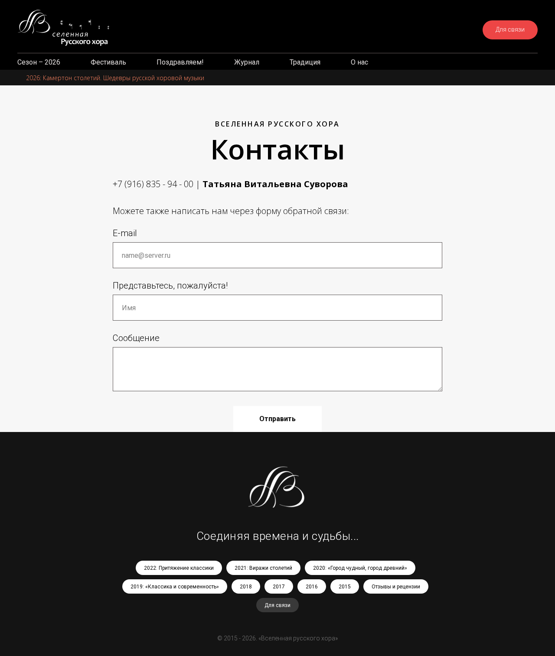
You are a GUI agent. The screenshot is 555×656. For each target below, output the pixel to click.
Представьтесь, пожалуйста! (170, 285)
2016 (312, 587)
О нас (359, 62)
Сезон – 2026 (38, 62)
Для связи (277, 605)
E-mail (125, 233)
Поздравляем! (180, 62)
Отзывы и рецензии (396, 587)
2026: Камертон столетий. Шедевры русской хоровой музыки (115, 78)
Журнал (246, 62)
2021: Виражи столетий (263, 568)
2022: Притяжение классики (179, 568)
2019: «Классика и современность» (175, 587)
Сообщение (136, 338)
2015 (345, 587)
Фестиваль (108, 62)
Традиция (305, 62)
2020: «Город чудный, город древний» (360, 568)
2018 (246, 587)
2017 (279, 587)
